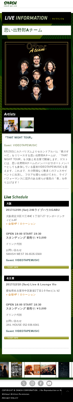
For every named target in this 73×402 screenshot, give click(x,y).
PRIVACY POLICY (10, 398)
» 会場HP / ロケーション (21, 223)
